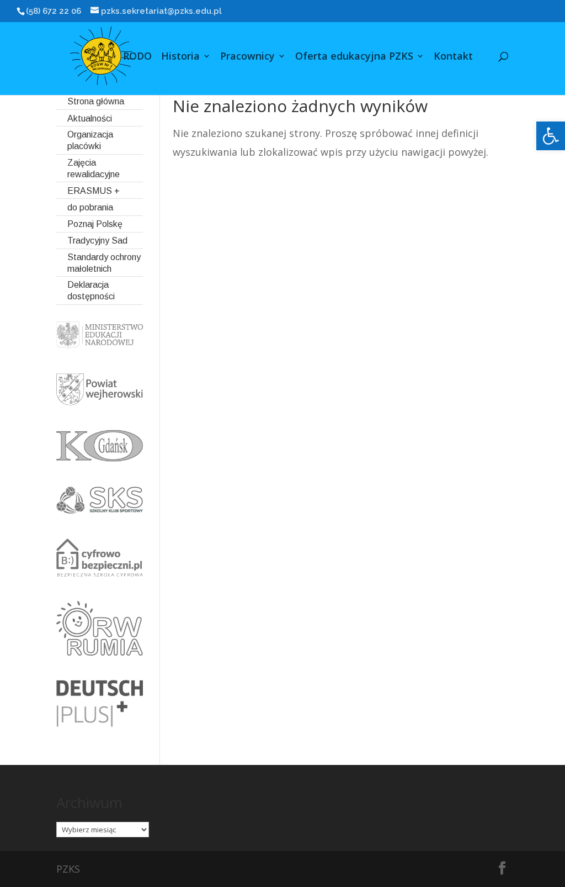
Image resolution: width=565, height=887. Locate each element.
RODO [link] (137, 57)
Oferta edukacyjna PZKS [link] (354, 57)
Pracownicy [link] (247, 57)
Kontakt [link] (453, 57)
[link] (550, 136)
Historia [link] (180, 57)
